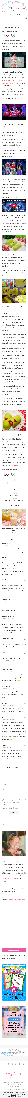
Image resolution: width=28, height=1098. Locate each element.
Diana (4, 745)
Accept (13, 1096)
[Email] (19, 14)
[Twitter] (10, 14)
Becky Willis (6, 599)
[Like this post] (10, 489)
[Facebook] (5, 1064)
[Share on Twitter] (14, 489)
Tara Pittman (6, 543)
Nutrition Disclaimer (19, 1082)
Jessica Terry (7, 686)
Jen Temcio (5, 557)
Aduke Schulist (7, 638)
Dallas (4, 480)
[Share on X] (6, 35)
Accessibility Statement (14, 1084)
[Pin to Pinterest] (15, 489)
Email (24, 889)
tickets (22, 94)
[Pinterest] (14, 14)
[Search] (23, 18)
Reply (25, 580)
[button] (3, 521)
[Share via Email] (17, 489)
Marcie (4, 580)
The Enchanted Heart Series (10, 878)
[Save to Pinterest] (10, 35)
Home (3, 23)
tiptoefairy (9, 23)
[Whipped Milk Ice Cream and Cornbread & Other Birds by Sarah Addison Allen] (14, 517)
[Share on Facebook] (3, 35)
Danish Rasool (7, 669)
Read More (20, 1096)
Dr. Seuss (11, 480)
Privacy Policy (8, 1082)
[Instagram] (12, 14)
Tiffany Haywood (8, 616)
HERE (16, 465)
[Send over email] (13, 35)
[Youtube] (17, 14)
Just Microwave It (14, 1086)
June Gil (4, 703)
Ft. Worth (17, 480)
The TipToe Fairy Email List (15, 899)
